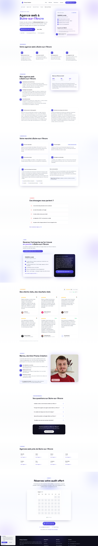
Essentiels (10, 542)
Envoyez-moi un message (53, 527)
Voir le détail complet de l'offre (30, 273)
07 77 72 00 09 (73, 540)
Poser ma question (49, 431)
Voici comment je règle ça (34, 226)
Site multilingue (59, 543)
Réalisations (56, 2)
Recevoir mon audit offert (26, 29)
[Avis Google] (36, 297)
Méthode (50, 2)
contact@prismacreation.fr (45, 525)
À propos (61, 2)
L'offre (45, 540)
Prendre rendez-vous (70, 2)
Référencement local (60, 545)
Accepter (4, 542)
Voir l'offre (39, 29)
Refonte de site (59, 541)
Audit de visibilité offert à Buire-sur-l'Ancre (33, 251)
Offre (46, 2)
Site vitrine (58, 540)
